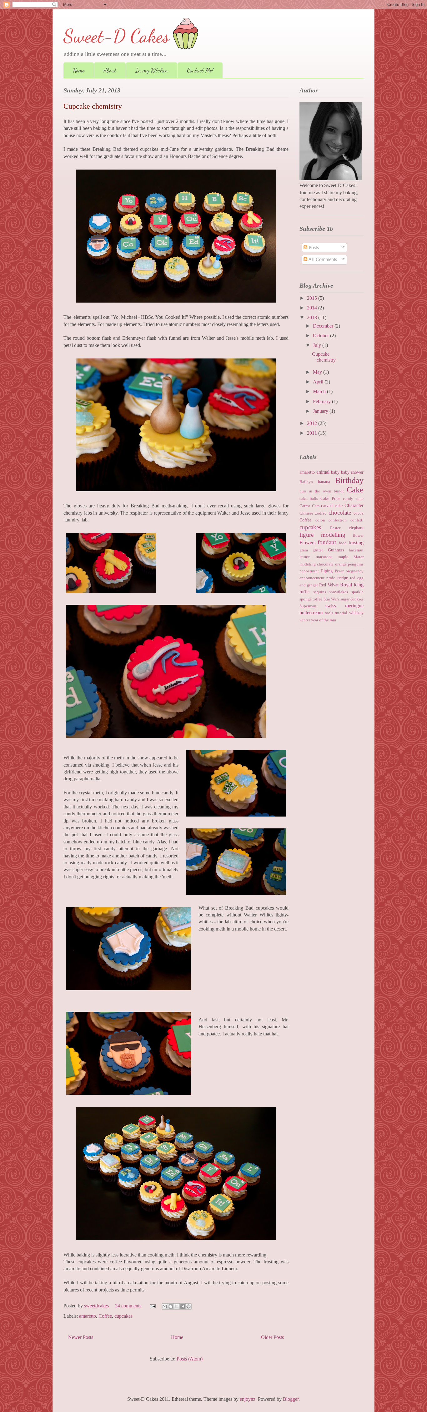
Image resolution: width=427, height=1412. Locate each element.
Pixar (339, 571)
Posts (313, 247)
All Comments (322, 259)
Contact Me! (200, 70)
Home (78, 70)
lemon (304, 556)
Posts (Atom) (190, 1358)
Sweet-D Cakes (116, 36)
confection (338, 520)
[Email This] (165, 1306)
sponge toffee (310, 599)
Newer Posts (80, 1337)
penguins (356, 564)
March (320, 391)
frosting (356, 542)
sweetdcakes (97, 1305)
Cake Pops (330, 498)
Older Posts (272, 1337)
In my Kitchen (151, 70)
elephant (356, 527)
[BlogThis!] (171, 1306)
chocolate (340, 512)
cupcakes (123, 1316)
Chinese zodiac (312, 513)
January (321, 411)
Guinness (336, 549)
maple (343, 556)
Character (354, 505)
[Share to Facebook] (182, 1306)
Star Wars (331, 599)
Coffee (105, 1316)
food (343, 543)
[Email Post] (152, 1305)
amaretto (87, 1316)
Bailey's (306, 482)
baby (335, 472)
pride (330, 578)
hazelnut (356, 550)
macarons (324, 556)
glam (303, 550)
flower (358, 535)
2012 (312, 423)
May (318, 372)
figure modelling (322, 534)
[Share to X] (176, 1306)
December (323, 325)
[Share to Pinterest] (188, 1306)
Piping (327, 570)
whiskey (356, 612)
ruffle (304, 591)
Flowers (307, 542)
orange (341, 564)
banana (324, 481)
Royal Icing (352, 584)
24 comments (128, 1305)
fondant (327, 542)
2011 (312, 433)
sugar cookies (352, 599)
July (317, 345)
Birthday (349, 480)
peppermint (309, 571)
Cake (355, 489)
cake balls (308, 498)
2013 (312, 317)
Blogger (291, 1399)
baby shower (352, 472)
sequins (319, 592)
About (109, 70)
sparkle (357, 592)
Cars (315, 506)
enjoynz (247, 1399)
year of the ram (323, 620)
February (322, 401)
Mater (359, 557)
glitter (318, 550)
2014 (312, 307)
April (318, 381)
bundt (339, 491)
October (321, 335)
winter (304, 620)
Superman (307, 606)
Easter (335, 528)
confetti (357, 520)
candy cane (353, 498)
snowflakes (338, 592)
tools (329, 613)
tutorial (341, 613)
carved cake (332, 505)
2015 (312, 298)
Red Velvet (329, 584)
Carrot (304, 506)
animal (322, 472)
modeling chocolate (316, 564)
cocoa (359, 513)
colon (320, 520)
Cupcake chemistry (92, 106)
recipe (342, 577)
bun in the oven (315, 491)
